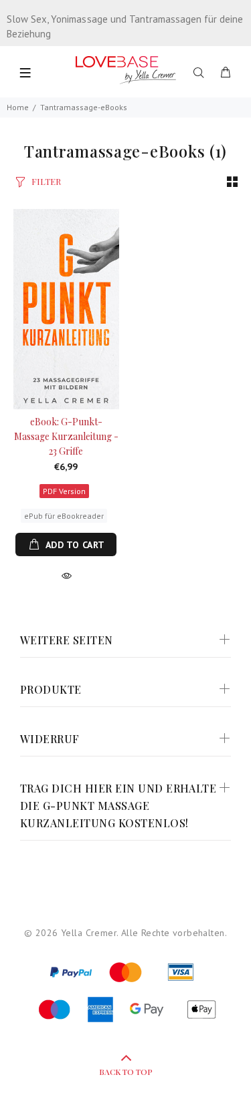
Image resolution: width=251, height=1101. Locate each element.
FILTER (46, 181)
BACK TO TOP (126, 1071)
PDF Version (64, 491)
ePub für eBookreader (64, 516)
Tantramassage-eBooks (83, 107)
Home (18, 107)
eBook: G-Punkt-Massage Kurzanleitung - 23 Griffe (66, 436)
